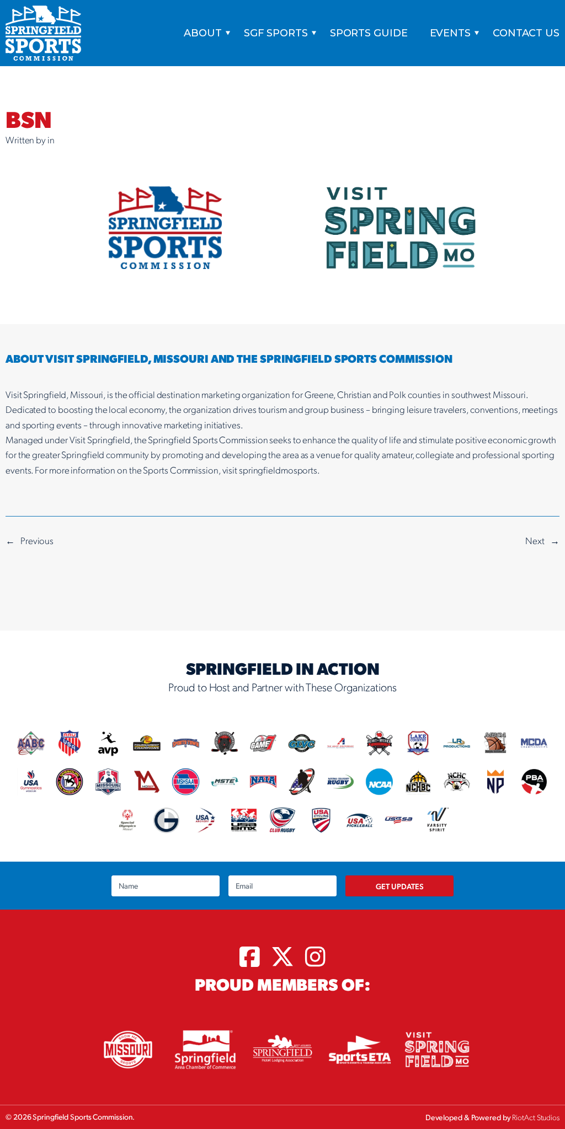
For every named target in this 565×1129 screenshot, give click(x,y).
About (203, 33)
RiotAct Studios (535, 1117)
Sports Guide (369, 33)
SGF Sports (276, 33)
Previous (37, 540)
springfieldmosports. (279, 470)
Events (450, 33)
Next (535, 540)
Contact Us (526, 33)
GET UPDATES (400, 886)
